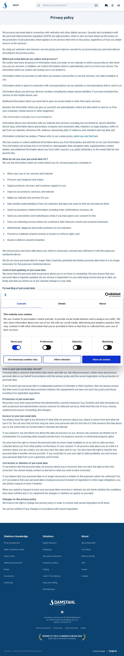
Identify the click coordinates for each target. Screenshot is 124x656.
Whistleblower (49, 589)
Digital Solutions (50, 543)
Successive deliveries (52, 556)
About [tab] (102, 303)
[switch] (46, 347)
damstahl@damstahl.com (69, 620)
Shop (16, 5)
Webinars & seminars (13, 562)
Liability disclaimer (71, 628)
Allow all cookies (101, 359)
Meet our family (88, 556)
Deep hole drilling (50, 582)
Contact (85, 576)
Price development (12, 543)
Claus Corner (9, 556)
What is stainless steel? (14, 549)
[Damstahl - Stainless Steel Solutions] (4, 5)
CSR (83, 562)
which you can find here (86, 136)
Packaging (47, 549)
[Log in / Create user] (119, 5)
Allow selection (62, 359)
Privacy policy (57, 628)
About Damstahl (88, 543)
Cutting (46, 569)
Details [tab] (62, 303)
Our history (86, 549)
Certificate (8, 582)
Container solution (51, 562)
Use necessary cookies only (22, 359)
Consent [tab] (21, 303)
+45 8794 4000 (54, 620)
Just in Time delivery (51, 576)
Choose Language (99, 651)
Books (6, 569)
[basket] (106, 5)
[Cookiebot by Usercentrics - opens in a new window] (107, 294)
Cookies (83, 628)
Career (84, 569)
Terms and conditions (43, 628)
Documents (9, 576)
